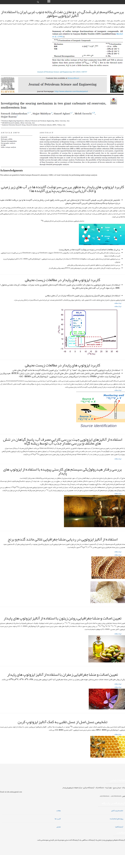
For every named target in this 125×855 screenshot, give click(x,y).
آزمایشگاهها (119, 826)
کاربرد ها (58, 818)
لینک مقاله (118, 303)
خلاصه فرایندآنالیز (117, 810)
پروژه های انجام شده (116, 818)
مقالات (58, 810)
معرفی (59, 826)
